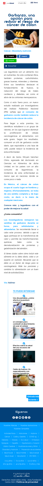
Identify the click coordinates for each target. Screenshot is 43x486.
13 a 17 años (32, 461)
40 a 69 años (20, 464)
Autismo (34, 433)
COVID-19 (33, 437)
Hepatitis (15, 443)
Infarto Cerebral (9, 446)
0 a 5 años (8, 461)
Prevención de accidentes (31, 450)
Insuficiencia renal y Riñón (28, 446)
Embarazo (35, 440)
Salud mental (21, 453)
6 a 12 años (20, 461)
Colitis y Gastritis (19, 437)
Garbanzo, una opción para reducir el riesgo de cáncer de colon (21, 20)
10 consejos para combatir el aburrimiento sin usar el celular (24, 324)
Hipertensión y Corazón (30, 443)
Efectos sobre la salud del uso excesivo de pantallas (22, 348)
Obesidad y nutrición (21, 51)
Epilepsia (5, 443)
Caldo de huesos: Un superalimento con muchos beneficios (21, 371)
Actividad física (9, 433)
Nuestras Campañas (21, 429)
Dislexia (14, 440)
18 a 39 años (7, 464)
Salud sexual (34, 453)
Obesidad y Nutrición (10, 450)
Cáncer (7, 51)
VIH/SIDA (32, 456)
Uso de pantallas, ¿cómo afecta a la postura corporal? (23, 300)
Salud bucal (8, 453)
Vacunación (21, 456)
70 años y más (34, 464)
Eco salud (24, 440)
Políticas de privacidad (27, 482)
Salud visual (9, 456)
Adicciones (23, 433)
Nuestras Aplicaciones (29, 425)
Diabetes (5, 440)
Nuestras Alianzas (10, 425)
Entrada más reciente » (33, 398)
